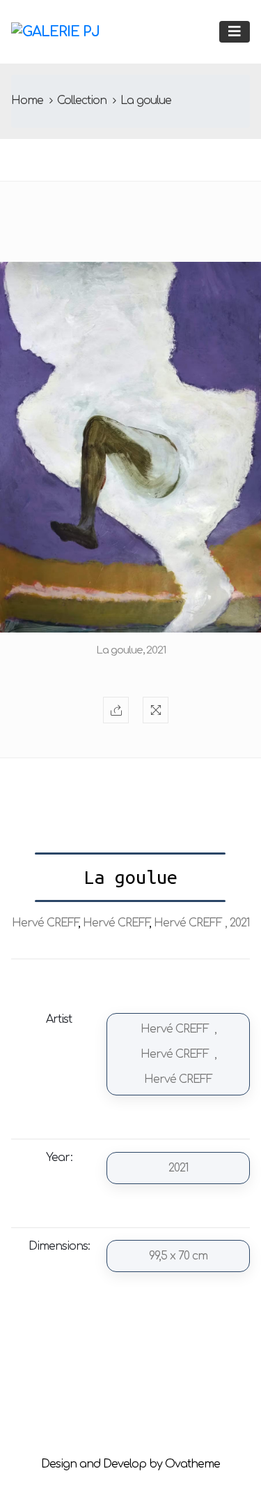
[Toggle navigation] (234, 32)
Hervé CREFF (45, 923)
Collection (81, 100)
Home (27, 100)
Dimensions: (59, 1246)
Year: (59, 1157)
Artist (59, 1019)
